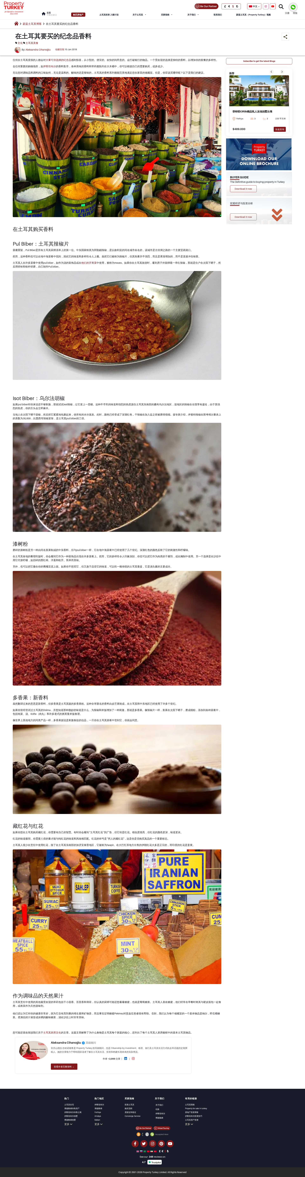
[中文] (148, 1151)
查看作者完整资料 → (64, 1066)
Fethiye (98, 1112)
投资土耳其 (129, 1104)
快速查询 (279, 129)
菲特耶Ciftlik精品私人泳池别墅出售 (252, 111)
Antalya (98, 1116)
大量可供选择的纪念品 (58, 60)
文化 (20, 43)
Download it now (243, 188)
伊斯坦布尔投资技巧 (193, 1116)
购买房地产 (78, 14)
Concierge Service (132, 1116)
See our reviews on (152, 1156)
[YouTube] (273, 6)
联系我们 (218, 14)
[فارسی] (152, 1151)
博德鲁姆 (98, 1108)
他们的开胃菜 (89, 262)
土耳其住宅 (69, 1104)
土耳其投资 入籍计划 (109, 14)
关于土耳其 (138, 14)
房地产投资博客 (191, 1112)
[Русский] (141, 1151)
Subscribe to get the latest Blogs (259, 61)
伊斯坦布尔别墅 (71, 1116)
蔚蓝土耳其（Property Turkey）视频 (253, 14)
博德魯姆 (159, 1118)
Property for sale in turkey (196, 1108)
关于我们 (191, 14)
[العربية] (145, 1151)
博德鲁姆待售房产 (72, 1108)
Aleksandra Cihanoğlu (38, 49)
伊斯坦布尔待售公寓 (72, 1112)
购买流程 (128, 1108)
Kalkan (97, 1120)
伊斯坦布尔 (49, 66)
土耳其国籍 (190, 1104)
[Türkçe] (155, 1151)
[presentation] (271, 72)
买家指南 (165, 14)
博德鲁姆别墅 (70, 1120)
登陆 (295, 13)
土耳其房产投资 (191, 1120)
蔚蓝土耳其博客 (32, 23)
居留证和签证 (130, 1112)
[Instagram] (266, 6)
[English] (138, 1151)
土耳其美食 (32, 43)
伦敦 (157, 1109)
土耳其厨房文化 (52, 1032)
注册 (287, 13)
